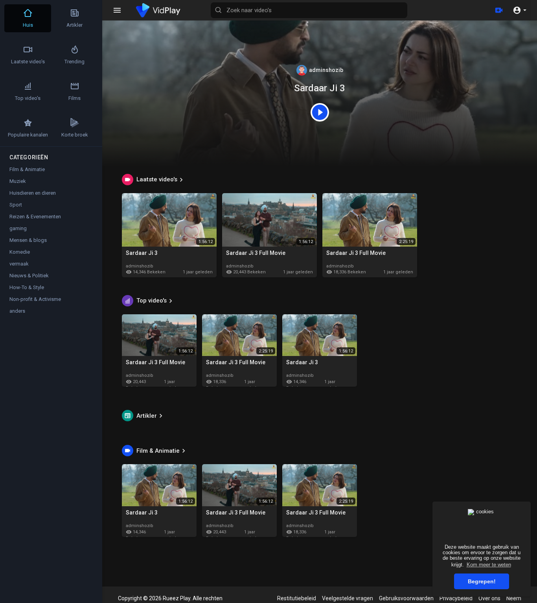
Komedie (19, 252)
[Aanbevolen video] (320, 112)
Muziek (17, 181)
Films (74, 98)
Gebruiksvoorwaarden (406, 598)
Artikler (146, 415)
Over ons (489, 598)
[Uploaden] (499, 10)
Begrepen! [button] (482, 581)
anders (17, 311)
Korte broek (74, 135)
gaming (18, 228)
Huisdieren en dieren (32, 193)
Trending (74, 62)
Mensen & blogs (28, 240)
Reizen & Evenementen (35, 216)
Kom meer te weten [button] (489, 565)
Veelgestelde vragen (347, 598)
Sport (15, 205)
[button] (519, 10)
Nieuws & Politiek (29, 275)
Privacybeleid (456, 598)
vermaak (19, 264)
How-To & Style (26, 287)
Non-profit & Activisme (35, 299)
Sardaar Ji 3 (319, 88)
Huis (28, 25)
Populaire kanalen (28, 135)
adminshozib (325, 70)
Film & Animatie (158, 450)
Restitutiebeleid (296, 598)
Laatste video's (156, 179)
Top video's (151, 300)
